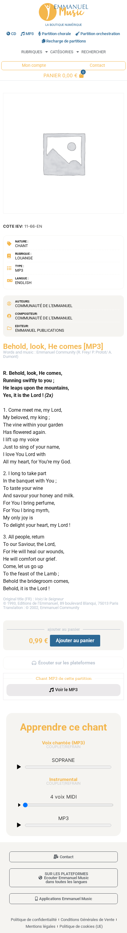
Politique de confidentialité (34, 919)
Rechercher (93, 52)
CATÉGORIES (61, 52)
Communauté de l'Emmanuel (43, 305)
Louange (24, 258)
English (23, 282)
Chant (21, 245)
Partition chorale (56, 33)
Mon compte (34, 65)
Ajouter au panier (75, 640)
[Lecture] (19, 767)
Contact (97, 65)
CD (13, 33)
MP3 (30, 33)
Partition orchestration (100, 33)
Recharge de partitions (66, 41)
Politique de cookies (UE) (81, 926)
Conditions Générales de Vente (87, 919)
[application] (63, 767)
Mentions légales (40, 926)
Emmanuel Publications (39, 330)
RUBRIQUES (31, 52)
